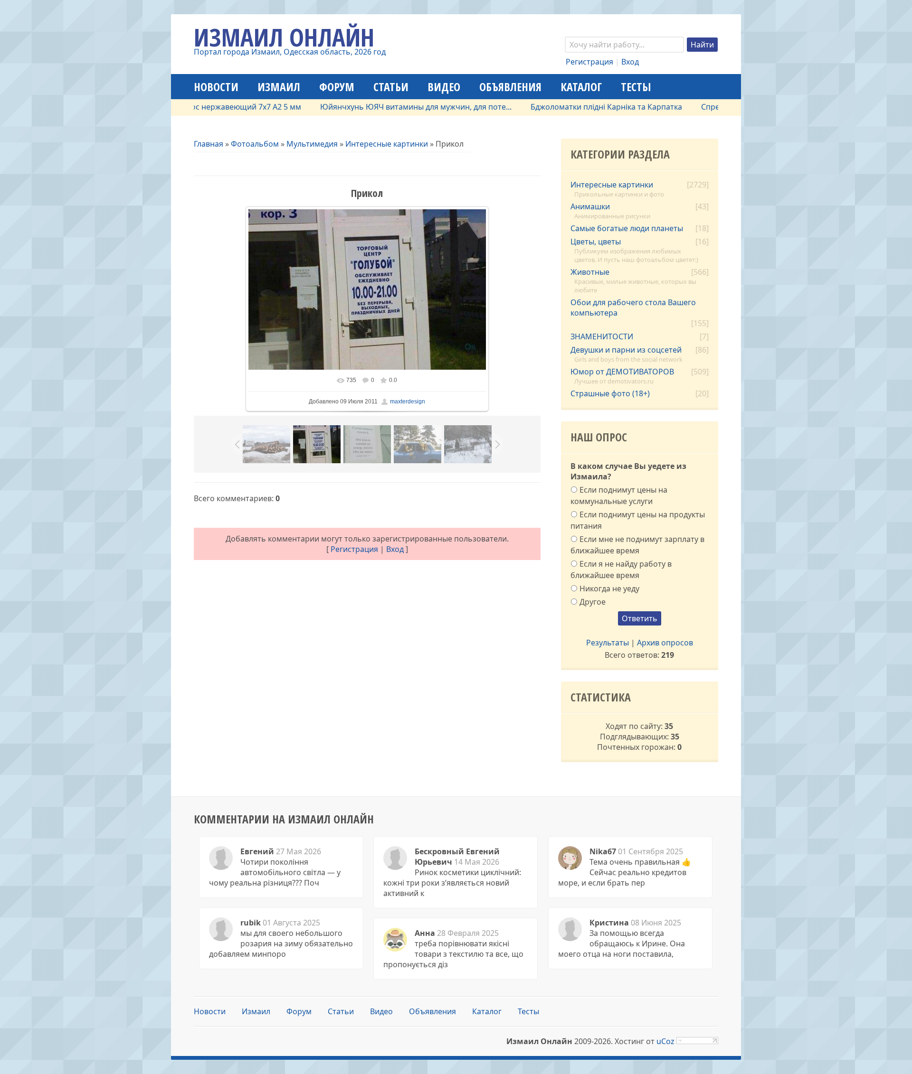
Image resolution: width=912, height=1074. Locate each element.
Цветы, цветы (595, 241)
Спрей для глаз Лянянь (717, 107)
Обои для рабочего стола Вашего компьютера (633, 307)
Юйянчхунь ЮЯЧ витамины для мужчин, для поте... (388, 107)
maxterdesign (407, 401)
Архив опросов (665, 642)
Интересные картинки (386, 144)
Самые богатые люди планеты (626, 228)
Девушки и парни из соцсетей (626, 350)
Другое (593, 602)
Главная (208, 144)
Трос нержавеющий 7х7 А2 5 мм (214, 107)
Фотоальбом (255, 144)
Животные (589, 272)
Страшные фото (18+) (610, 393)
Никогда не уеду (609, 588)
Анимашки (590, 206)
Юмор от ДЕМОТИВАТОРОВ (622, 371)
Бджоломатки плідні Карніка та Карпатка (579, 107)
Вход (630, 61)
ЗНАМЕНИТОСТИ (601, 336)
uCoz (665, 1041)
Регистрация (589, 61)
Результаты (607, 642)
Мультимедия (312, 144)
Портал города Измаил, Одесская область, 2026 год (290, 52)
